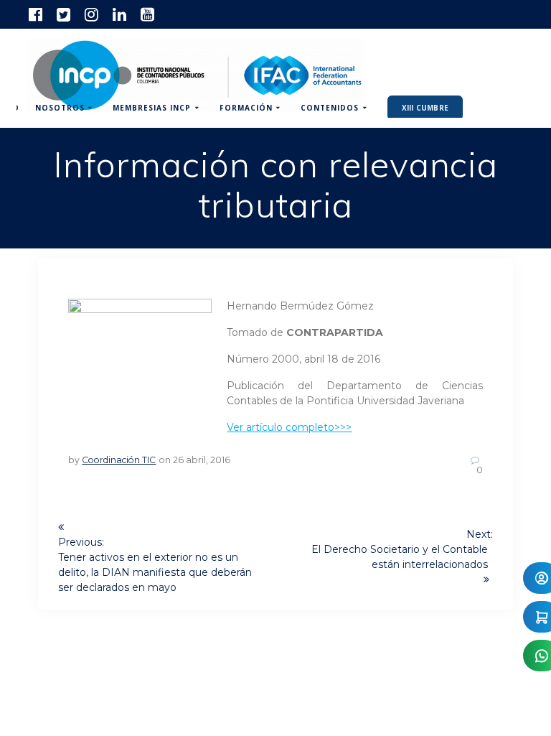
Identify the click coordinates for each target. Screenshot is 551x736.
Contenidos (330, 108)
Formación (246, 108)
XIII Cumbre (425, 108)
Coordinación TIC (119, 460)
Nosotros (60, 108)
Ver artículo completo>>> (289, 427)
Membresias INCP (152, 108)
